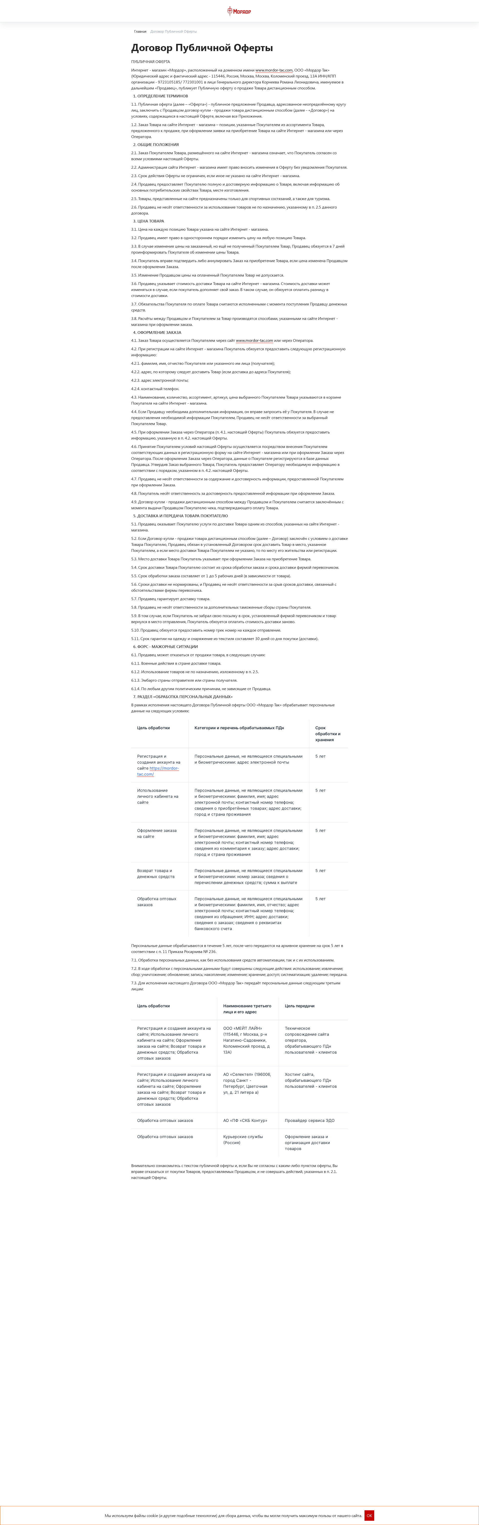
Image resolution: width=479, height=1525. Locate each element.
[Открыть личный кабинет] (461, 11)
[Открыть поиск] (440, 11)
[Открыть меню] (8, 11)
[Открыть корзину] (471, 11)
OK (369, 1515)
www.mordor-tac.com (274, 70)
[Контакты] (450, 11)
